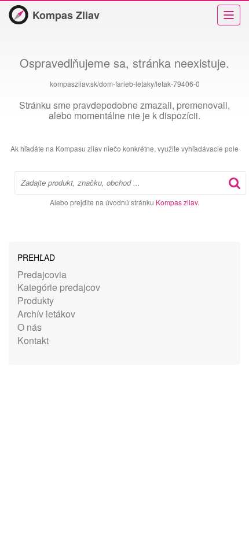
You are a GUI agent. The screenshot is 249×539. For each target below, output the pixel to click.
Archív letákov (46, 313)
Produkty (35, 300)
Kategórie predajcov (58, 287)
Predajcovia (42, 274)
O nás (29, 327)
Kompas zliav (176, 202)
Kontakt (33, 340)
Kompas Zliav (66, 15)
